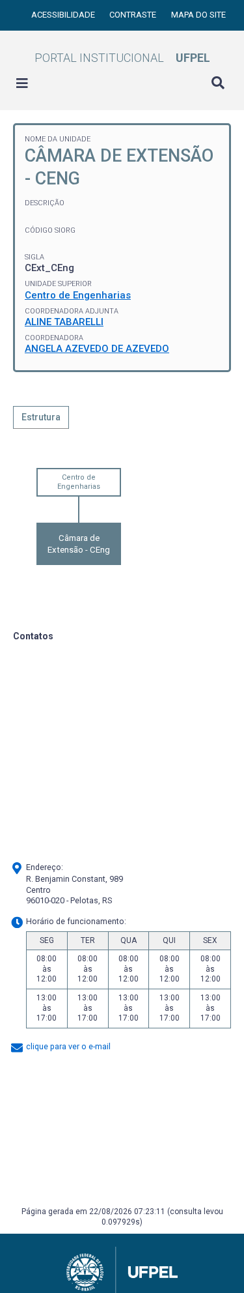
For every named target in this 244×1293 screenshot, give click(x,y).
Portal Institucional (122, 58)
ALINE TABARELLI (64, 322)
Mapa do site (198, 15)
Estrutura (41, 417)
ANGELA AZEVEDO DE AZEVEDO (97, 349)
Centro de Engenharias (78, 295)
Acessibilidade (64, 15)
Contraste (133, 15)
